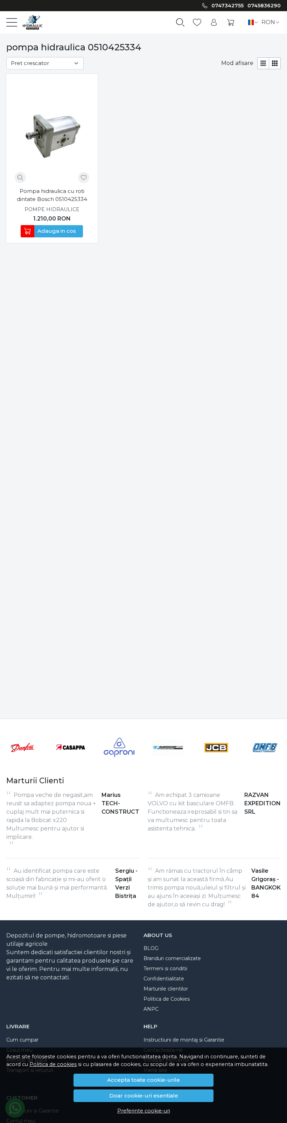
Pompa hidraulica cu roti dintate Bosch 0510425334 (52, 195)
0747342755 (227, 5)
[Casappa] (71, 760)
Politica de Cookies (167, 999)
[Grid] (275, 63)
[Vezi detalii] (20, 177)
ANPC (151, 1009)
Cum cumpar (22, 1040)
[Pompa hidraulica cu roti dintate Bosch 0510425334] (52, 132)
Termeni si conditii (165, 968)
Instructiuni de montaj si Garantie (184, 1040)
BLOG (151, 948)
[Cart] (231, 22)
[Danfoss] (22, 760)
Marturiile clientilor (166, 989)
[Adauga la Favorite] (83, 177)
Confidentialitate (164, 979)
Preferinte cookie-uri (143, 1111)
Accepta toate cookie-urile (143, 1080)
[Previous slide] (13, 748)
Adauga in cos (56, 231)
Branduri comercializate (172, 958)
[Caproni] (119, 760)
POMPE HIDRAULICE (51, 209)
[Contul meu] (214, 22)
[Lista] (263, 63)
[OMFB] (265, 760)
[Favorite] (197, 22)
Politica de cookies (53, 1064)
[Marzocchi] (168, 760)
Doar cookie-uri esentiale (143, 1095)
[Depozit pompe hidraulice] (29, 22)
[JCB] (216, 760)
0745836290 (264, 5)
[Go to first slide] (274, 748)
